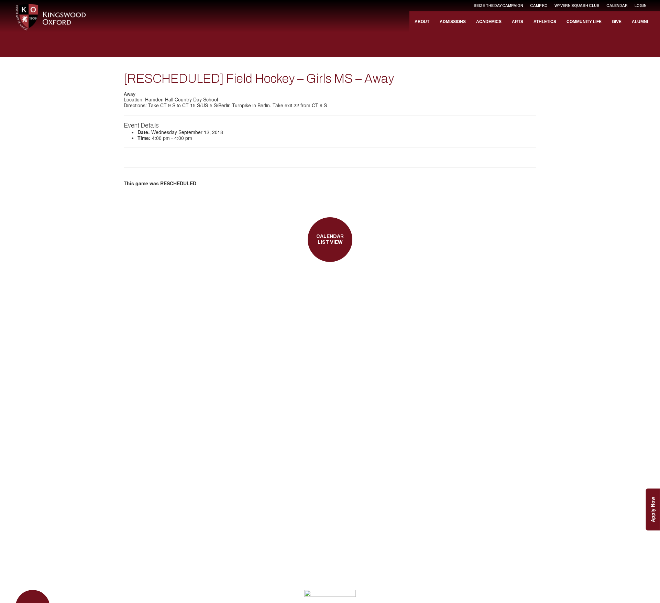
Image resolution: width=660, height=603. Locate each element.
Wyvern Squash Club (577, 5)
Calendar (617, 5)
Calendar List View (330, 239)
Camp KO (539, 5)
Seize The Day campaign (498, 5)
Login (641, 5)
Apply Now (652, 509)
